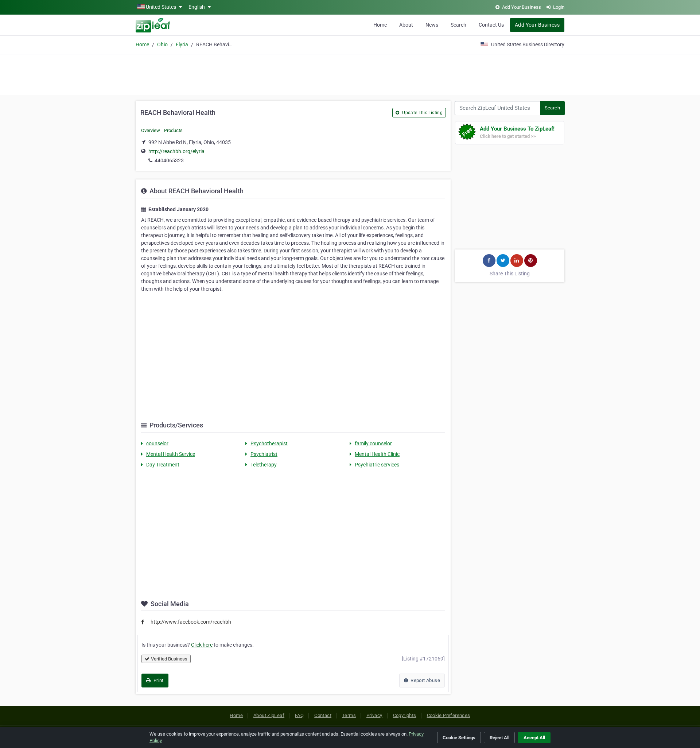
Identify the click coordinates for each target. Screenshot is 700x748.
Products (173, 130)
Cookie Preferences (448, 715)
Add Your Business (537, 25)
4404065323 (169, 160)
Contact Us (491, 25)
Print (157, 680)
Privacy (374, 715)
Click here (202, 645)
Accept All (534, 737)
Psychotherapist (269, 443)
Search (458, 25)
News (431, 25)
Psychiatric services (377, 465)
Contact (322, 715)
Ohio (162, 44)
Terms (349, 715)
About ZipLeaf (268, 715)
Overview (150, 130)
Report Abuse (424, 680)
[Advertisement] (350, 73)
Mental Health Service (170, 454)
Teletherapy (263, 465)
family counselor (373, 443)
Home (380, 25)
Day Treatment (162, 465)
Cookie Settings (459, 737)
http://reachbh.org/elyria (176, 151)
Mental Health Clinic (377, 454)
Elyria (182, 44)
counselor (157, 443)
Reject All (499, 737)
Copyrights (404, 715)
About (406, 25)
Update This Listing (422, 112)
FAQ (299, 715)
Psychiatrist (263, 454)
